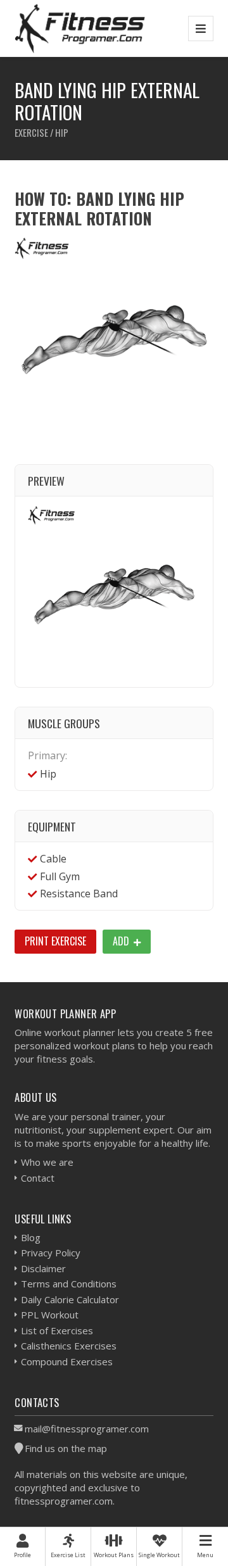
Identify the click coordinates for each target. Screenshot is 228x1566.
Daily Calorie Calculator (70, 1299)
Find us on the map (66, 1448)
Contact (37, 1177)
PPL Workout (50, 1314)
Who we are (47, 1162)
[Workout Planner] (80, 28)
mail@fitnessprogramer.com (87, 1428)
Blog (31, 1237)
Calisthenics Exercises (69, 1345)
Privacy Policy (50, 1252)
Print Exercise (55, 941)
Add (122, 941)
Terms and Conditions (69, 1283)
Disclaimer (43, 1268)
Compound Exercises (67, 1361)
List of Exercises (57, 1330)
